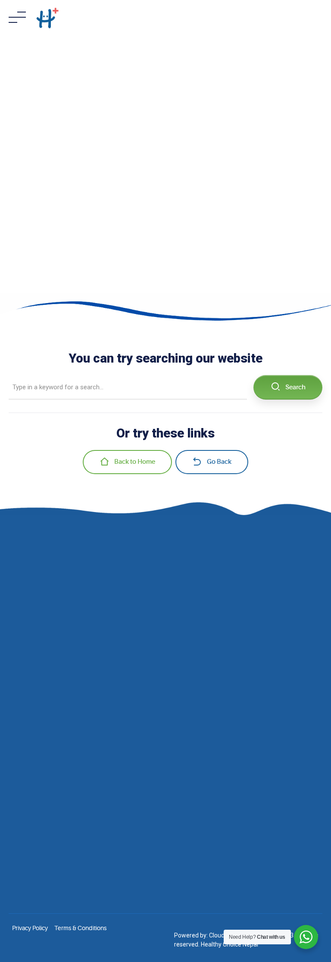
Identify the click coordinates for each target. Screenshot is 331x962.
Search (295, 387)
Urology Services (31, 786)
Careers (19, 679)
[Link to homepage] (47, 17)
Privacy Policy (30, 928)
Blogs (16, 667)
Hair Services (26, 737)
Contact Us (23, 691)
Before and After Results (41, 655)
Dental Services (29, 799)
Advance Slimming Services (45, 774)
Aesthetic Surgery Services (44, 762)
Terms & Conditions (80, 928)
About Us (21, 642)
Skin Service (25, 750)
